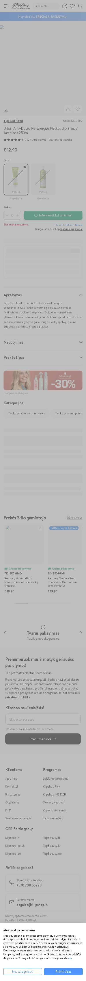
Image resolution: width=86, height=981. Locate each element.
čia (69, 958)
